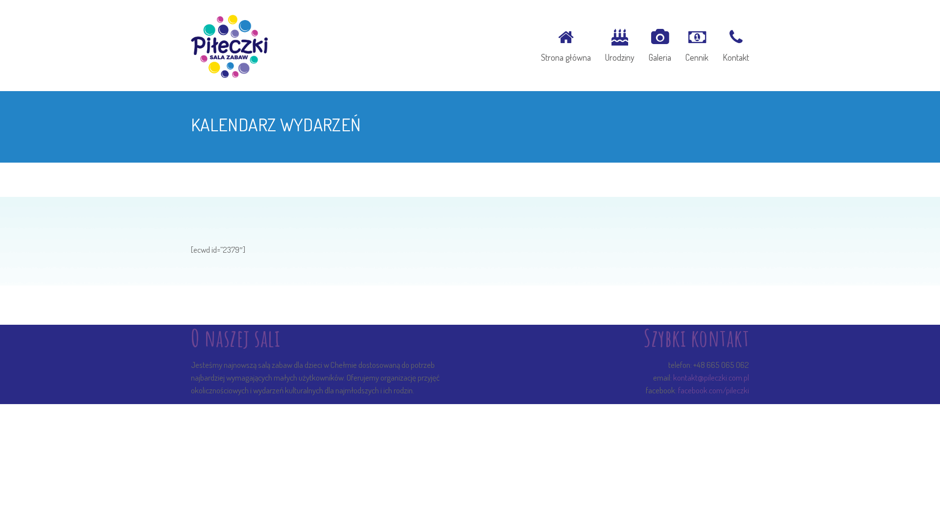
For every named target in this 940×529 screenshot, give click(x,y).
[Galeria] (660, 44)
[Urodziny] (620, 44)
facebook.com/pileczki (713, 390)
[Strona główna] (566, 44)
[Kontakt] (732, 44)
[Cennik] (697, 44)
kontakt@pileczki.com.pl (711, 377)
